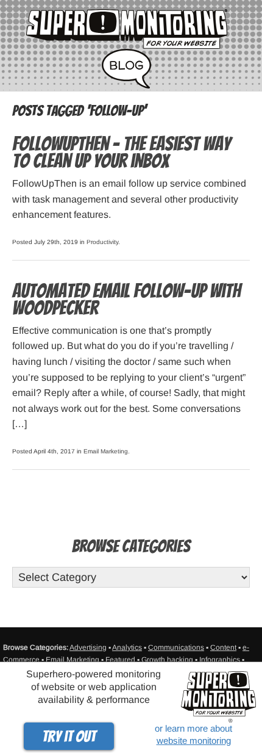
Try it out (69, 736)
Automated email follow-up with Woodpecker (126, 300)
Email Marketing (105, 451)
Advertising (88, 647)
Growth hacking (167, 659)
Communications (176, 647)
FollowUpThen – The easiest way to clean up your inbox (121, 152)
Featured (120, 659)
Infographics (219, 659)
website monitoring (194, 740)
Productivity (102, 242)
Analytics (127, 647)
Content (223, 647)
